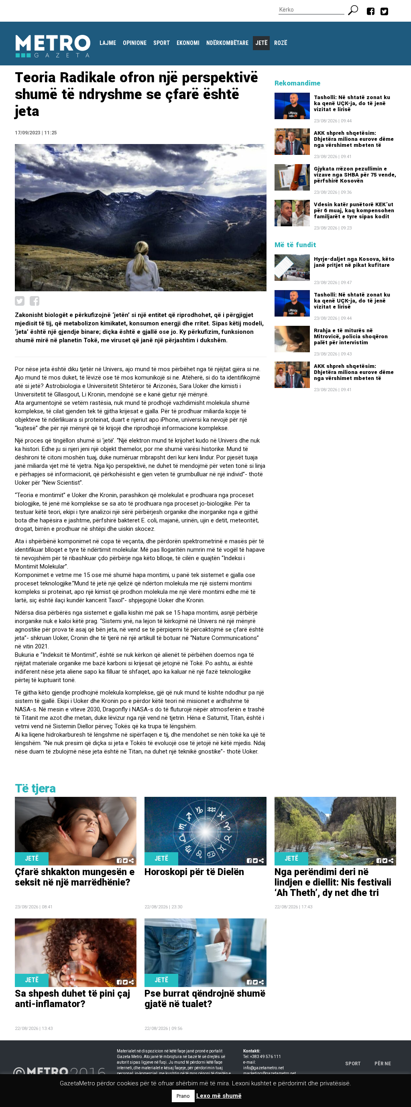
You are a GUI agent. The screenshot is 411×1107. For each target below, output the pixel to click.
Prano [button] (183, 1096)
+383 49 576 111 (265, 1056)
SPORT (353, 1063)
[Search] (356, 9)
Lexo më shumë (219, 1095)
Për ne (382, 1063)
